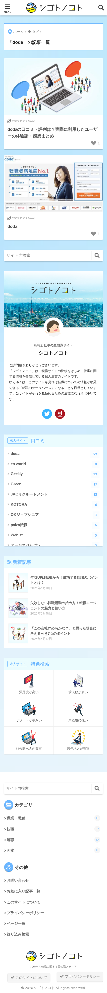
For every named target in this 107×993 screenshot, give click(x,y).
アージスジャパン (54, 545)
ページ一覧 (16, 924)
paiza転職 (54, 525)
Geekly (54, 474)
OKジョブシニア (54, 514)
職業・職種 (53, 818)
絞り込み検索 (18, 934)
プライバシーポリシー (25, 913)
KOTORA (54, 504)
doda (54, 453)
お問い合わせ (18, 880)
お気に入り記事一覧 (23, 891)
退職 (53, 840)
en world (54, 464)
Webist (54, 535)
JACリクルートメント (54, 494)
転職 (53, 829)
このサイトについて (23, 902)
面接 (53, 850)
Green (54, 484)
